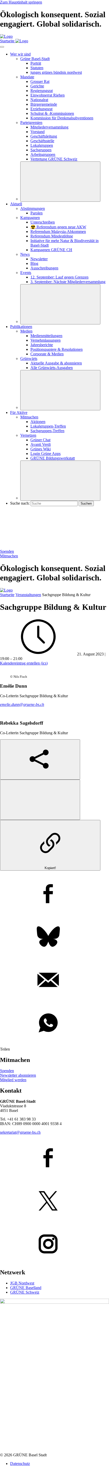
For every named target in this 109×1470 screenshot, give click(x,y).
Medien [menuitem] (26, 331)
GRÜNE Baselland (25, 1287)
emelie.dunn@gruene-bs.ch (22, 704)
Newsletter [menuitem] (39, 259)
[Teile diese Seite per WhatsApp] (54, 1023)
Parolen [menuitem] (36, 213)
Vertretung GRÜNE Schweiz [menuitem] (53, 159)
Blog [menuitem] (34, 263)
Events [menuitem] (25, 272)
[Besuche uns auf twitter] (54, 1201)
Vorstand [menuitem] (37, 132)
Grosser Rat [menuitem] (39, 81)
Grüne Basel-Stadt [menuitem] (35, 59)
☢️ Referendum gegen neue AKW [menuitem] (58, 227)
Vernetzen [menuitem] (28, 435)
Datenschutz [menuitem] (20, 1463)
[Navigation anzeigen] (2, 47)
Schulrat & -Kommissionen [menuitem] (52, 113)
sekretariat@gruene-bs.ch (20, 1132)
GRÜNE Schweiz (24, 1292)
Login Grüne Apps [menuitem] (45, 453)
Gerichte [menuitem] (37, 86)
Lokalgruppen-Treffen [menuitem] (48, 426)
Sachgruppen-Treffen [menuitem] (47, 431)
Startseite (7, 595)
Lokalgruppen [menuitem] (41, 145)
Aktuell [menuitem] (16, 204)
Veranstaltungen (28, 595)
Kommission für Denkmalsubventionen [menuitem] (61, 118)
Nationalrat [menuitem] (39, 100)
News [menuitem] (25, 254)
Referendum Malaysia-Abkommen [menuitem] (58, 231)
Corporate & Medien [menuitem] (47, 354)
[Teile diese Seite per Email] (54, 980)
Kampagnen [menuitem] (30, 217)
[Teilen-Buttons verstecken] (40, 800)
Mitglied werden (13, 1080)
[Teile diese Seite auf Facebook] (54, 894)
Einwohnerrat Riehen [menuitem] (47, 95)
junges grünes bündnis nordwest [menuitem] (56, 72)
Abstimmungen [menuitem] (32, 208)
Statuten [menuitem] (36, 68)
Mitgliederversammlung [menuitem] (49, 127)
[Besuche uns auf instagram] (54, 1244)
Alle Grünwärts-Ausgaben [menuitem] (51, 367)
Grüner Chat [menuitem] (40, 440)
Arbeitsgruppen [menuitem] (42, 154)
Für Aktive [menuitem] (18, 412)
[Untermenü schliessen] (60, 181)
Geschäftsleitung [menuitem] (43, 136)
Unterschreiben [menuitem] (42, 222)
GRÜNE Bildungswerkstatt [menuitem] (52, 458)
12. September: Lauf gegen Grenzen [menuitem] (59, 277)
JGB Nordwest (22, 1283)
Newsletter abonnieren (18, 1075)
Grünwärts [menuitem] (28, 358)
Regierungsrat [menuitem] (41, 90)
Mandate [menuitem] (27, 77)
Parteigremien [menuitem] (31, 122)
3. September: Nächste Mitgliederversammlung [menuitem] (67, 282)
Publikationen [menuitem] (21, 326)
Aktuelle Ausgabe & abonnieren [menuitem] (56, 363)
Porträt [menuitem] (35, 63)
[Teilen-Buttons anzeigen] (40, 759)
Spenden (7, 551)
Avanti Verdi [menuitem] (40, 444)
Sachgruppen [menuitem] (40, 150)
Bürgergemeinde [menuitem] (43, 104)
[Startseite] (6, 36)
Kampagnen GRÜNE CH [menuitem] (51, 250)
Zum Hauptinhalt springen (21, 2)
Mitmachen (9, 556)
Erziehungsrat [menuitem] (41, 109)
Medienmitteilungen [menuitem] (46, 336)
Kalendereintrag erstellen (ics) (24, 663)
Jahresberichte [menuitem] (41, 345)
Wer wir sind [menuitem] (20, 54)
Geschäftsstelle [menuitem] (42, 141)
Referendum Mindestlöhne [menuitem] (51, 236)
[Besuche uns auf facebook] (54, 1158)
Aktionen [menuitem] (37, 421)
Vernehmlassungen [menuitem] (45, 340)
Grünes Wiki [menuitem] (40, 449)
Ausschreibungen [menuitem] (44, 268)
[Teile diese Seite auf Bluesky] (54, 937)
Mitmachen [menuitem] (29, 417)
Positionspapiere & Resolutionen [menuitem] (56, 349)
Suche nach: (20, 503)
